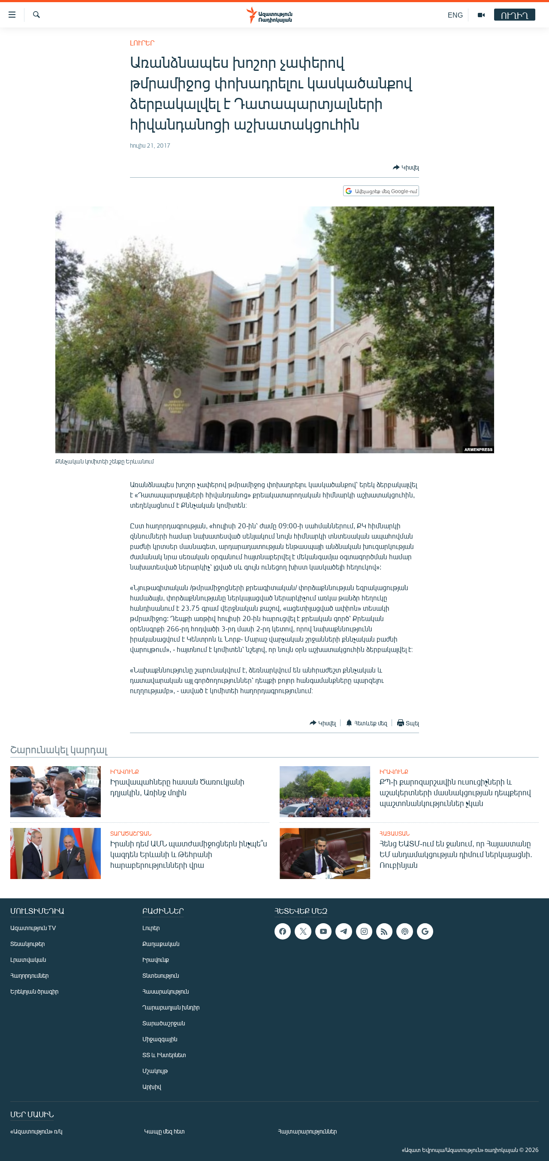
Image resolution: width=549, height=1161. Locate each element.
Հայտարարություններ (307, 1131)
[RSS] (384, 931)
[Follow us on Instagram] (364, 931)
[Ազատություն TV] (481, 15)
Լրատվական (28, 959)
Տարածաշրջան (130, 833)
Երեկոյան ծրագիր (34, 991)
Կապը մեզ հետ (164, 1131)
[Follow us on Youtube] (323, 931)
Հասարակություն (165, 991)
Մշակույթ (155, 1070)
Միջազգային (159, 1039)
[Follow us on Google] (425, 931)
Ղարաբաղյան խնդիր (170, 1007)
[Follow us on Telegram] (343, 931)
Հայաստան (395, 833)
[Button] (406, 167)
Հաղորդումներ (29, 975)
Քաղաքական (160, 943)
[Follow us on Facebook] (282, 931)
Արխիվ (151, 1086)
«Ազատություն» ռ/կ (36, 1131)
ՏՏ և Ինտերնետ (164, 1054)
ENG (455, 15)
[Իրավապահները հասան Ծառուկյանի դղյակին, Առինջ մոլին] (55, 791)
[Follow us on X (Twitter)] (303, 931)
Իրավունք (124, 771)
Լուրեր (142, 43)
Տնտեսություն (160, 975)
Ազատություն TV (33, 927)
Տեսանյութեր (27, 943)
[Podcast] (404, 931)
